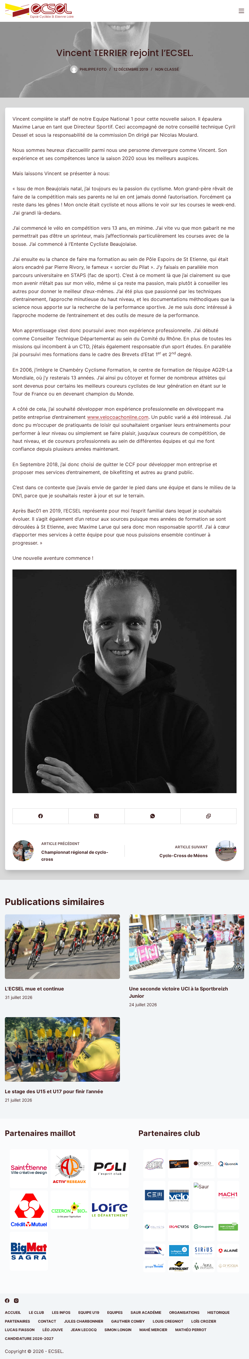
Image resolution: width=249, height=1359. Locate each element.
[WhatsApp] (153, 816)
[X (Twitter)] (96, 816)
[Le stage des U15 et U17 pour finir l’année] (62, 1049)
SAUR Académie (146, 1312)
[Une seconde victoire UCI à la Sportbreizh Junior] (186, 946)
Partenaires (17, 1321)
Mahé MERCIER (153, 1329)
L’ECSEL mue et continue (34, 989)
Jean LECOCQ (84, 1329)
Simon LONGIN (117, 1329)
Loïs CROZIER (203, 1321)
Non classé (167, 69)
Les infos (61, 1312)
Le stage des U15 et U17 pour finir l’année (54, 1091)
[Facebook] (41, 816)
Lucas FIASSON (20, 1329)
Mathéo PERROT (190, 1329)
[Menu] (241, 11)
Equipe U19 (88, 1312)
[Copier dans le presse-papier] (209, 816)
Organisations (184, 1312)
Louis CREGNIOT (168, 1321)
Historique (218, 1312)
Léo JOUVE (53, 1329)
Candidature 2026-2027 (29, 1338)
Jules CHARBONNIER (83, 1321)
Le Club (36, 1312)
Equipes (115, 1312)
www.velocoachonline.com (117, 417)
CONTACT (47, 1321)
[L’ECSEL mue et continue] (62, 946)
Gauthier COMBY (128, 1321)
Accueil (13, 1312)
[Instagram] (16, 1300)
